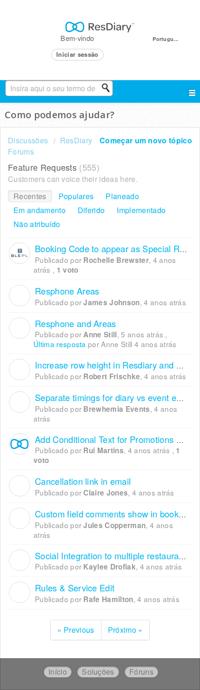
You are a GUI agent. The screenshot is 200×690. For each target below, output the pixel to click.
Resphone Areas (67, 291)
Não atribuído (36, 224)
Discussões (28, 140)
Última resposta (59, 344)
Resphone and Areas (75, 323)
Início (57, 671)
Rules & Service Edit (74, 588)
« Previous (75, 629)
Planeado (122, 196)
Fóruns (141, 671)
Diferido (91, 210)
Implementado (141, 210)
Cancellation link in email (83, 481)
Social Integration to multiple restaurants (112, 555)
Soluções (98, 671)
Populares (76, 196)
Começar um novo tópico (146, 140)
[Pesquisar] (108, 88)
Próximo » (125, 629)
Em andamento (39, 210)
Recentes (30, 196)
